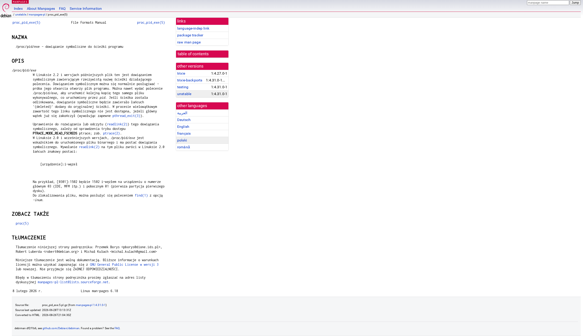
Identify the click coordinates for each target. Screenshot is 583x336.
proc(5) (22, 223)
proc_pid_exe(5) (26, 22)
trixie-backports (189, 80)
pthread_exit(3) (126, 116)
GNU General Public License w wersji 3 (124, 264)
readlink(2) (117, 124)
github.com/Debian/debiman (61, 328)
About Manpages (41, 8)
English (183, 126)
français (184, 133)
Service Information (86, 8)
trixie (181, 73)
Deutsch (184, 120)
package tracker (190, 35)
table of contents (193, 54)
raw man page (189, 42)
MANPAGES (20, 1)
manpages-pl (37, 14)
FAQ (62, 8)
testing (182, 87)
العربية (182, 113)
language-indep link (193, 28)
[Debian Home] (6, 9)
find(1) (141, 195)
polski (182, 140)
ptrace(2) (111, 133)
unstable (20, 14)
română (183, 147)
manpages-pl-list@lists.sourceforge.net (73, 282)
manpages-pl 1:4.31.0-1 (91, 305)
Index (18, 8)
